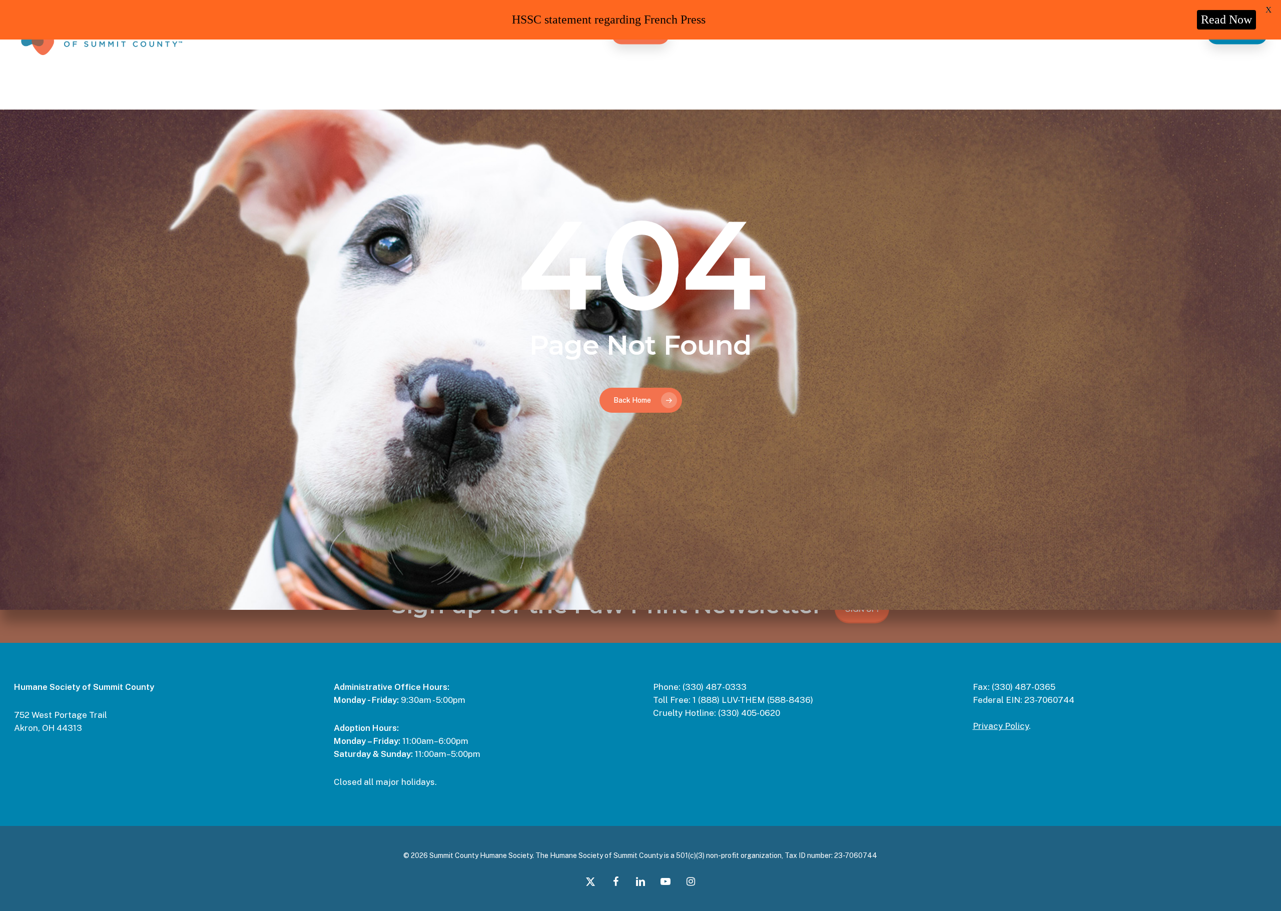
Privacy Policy (1001, 726)
